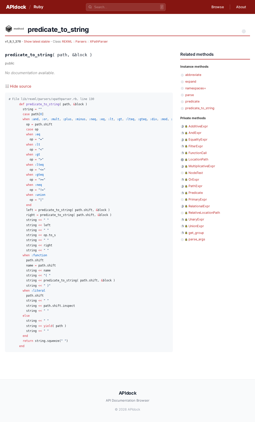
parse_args (197, 239)
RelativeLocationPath (204, 212)
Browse (217, 7)
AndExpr (195, 133)
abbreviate (193, 75)
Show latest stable (37, 41)
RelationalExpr (199, 206)
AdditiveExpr (198, 126)
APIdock (16, 7)
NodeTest (196, 173)
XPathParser (99, 41)
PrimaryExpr (198, 199)
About (241, 7)
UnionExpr (196, 226)
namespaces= (195, 88)
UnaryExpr (196, 219)
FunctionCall (198, 153)
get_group (196, 233)
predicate (192, 101)
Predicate (196, 193)
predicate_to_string (199, 108)
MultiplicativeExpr (202, 166)
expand (190, 81)
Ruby (38, 6)
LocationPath (198, 159)
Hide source (20, 86)
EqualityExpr (198, 139)
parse (189, 95)
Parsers (80, 41)
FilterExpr (196, 146)
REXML (67, 41)
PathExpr (195, 186)
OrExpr (194, 179)
